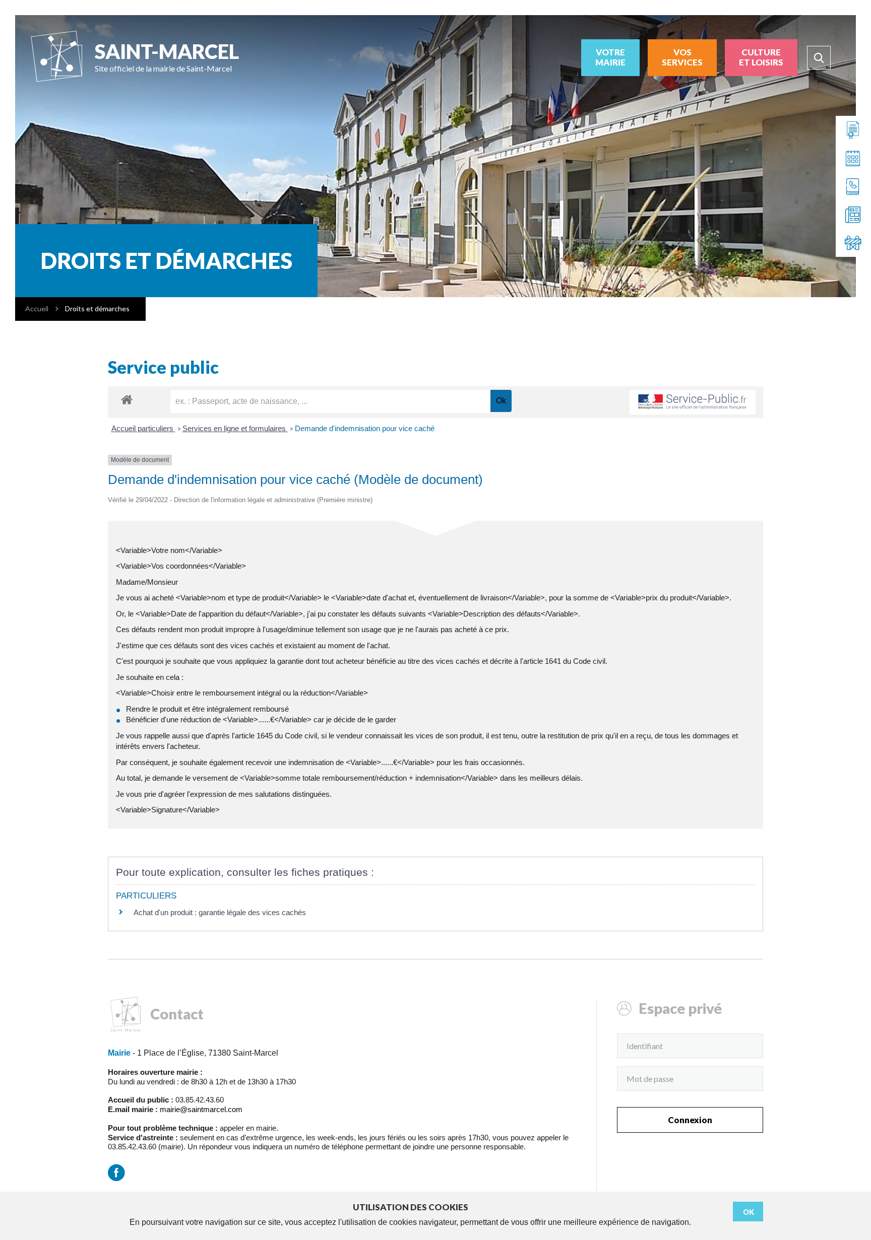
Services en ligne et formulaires (235, 428)
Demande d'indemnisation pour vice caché (364, 428)
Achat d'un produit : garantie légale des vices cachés (220, 912)
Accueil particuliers (143, 428)
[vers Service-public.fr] (693, 402)
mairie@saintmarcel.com (201, 1109)
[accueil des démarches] (126, 399)
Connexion (690, 1120)
